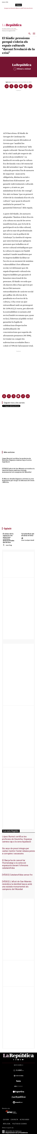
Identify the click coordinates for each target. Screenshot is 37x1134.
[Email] (30, 86)
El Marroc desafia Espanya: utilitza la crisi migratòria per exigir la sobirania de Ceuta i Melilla (18, 480)
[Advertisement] (18, 109)
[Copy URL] (26, 86)
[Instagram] (15, 1059)
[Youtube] (22, 1059)
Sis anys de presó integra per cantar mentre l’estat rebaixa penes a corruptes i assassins (18, 851)
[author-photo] (4, 545)
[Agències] (3, 82)
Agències (8, 82)
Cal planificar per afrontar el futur (27, 534)
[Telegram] (21, 86)
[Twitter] (16, 86)
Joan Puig (9, 545)
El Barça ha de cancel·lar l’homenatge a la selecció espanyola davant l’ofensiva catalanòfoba (15, 864)
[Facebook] (11, 86)
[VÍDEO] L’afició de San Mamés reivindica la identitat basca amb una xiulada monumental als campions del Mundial (18, 470)
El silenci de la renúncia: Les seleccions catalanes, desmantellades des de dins (8, 538)
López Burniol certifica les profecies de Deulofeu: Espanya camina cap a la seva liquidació (17, 460)
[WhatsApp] (7, 86)
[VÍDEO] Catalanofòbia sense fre (17, 874)
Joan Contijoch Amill (27, 540)
